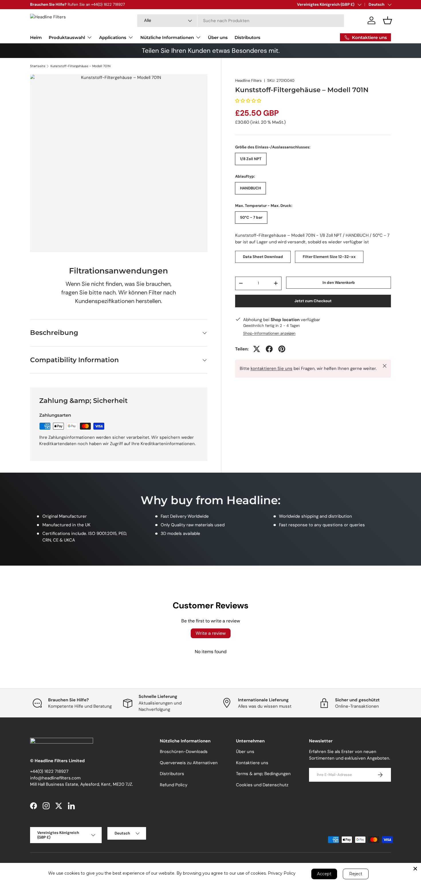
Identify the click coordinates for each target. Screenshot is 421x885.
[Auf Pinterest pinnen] (282, 349)
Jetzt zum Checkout (313, 300)
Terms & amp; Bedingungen (263, 774)
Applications (112, 37)
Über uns (218, 37)
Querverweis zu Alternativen (189, 763)
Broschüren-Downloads (184, 751)
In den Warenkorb (338, 282)
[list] (118, 163)
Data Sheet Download (263, 256)
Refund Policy (173, 785)
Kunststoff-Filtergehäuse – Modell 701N (80, 66)
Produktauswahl (67, 37)
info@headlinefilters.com (55, 778)
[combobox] (240, 20)
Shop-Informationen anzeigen (269, 333)
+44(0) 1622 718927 (49, 771)
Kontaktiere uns (252, 763)
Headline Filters (248, 80)
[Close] (415, 869)
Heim (36, 37)
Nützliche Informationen (167, 37)
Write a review (211, 633)
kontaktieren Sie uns (271, 368)
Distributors (247, 37)
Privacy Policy (282, 873)
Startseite (37, 66)
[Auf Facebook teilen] (269, 349)
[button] (387, 20)
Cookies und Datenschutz (262, 785)
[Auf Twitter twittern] (256, 349)
